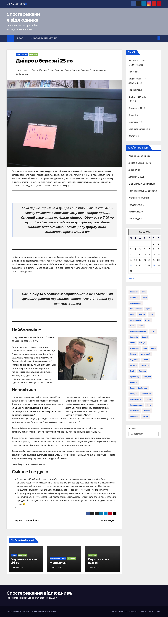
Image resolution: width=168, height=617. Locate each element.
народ (145, 360)
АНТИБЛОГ (134, 60)
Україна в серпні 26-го (27, 520)
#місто (68, 70)
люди (153, 348)
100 (130, 101)
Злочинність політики (139, 198)
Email (158, 611)
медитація (134, 360)
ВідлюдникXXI (135, 303)
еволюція (134, 337)
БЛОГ (20, 38)
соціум (148, 399)
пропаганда (135, 377)
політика (142, 371)
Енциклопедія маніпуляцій (141, 184)
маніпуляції (145, 354)
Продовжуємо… (136, 205)
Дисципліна (134, 170)
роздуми (133, 394)
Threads (143, 611)
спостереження (136, 405)
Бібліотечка (134, 65)
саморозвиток (135, 399)
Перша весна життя (98, 561)
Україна (142, 314)
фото (149, 405)
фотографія (134, 411)
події (132, 371)
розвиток (133, 382)
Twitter (150, 611)
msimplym (134, 298)
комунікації (134, 348)
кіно (145, 348)
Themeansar (51, 611)
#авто (35, 70)
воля (132, 326)
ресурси (147, 377)
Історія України (135, 79)
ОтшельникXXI (135, 309)
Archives (132, 428)
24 (131, 265)
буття (147, 320)
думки (152, 331)
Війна (14, 555)
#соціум (85, 70)
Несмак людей (135, 212)
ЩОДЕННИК (33, 54)
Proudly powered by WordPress (19, 611)
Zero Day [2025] (136, 177)
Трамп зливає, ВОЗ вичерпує (142, 191)
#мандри (59, 70)
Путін (148, 309)
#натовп (76, 70)
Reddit (114, 611)
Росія (132, 314)
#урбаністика (22, 74)
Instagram (133, 611)
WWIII (145, 298)
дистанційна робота (138, 331)
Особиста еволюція (57, 558)
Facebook (123, 611)
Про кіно (132, 72)
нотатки (133, 365)
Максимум (108, 520)
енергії (145, 337)
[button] (154, 38)
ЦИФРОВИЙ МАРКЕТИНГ (44, 38)
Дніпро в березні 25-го (139, 163)
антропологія (135, 320)
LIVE (144, 292)
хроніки (147, 411)
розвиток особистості (138, 388)
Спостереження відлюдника (39, 593)
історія (145, 416)
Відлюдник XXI (22, 54)
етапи (132, 343)
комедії (142, 343)
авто (151, 314)
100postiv (134, 292)
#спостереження (98, 70)
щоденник (134, 416)
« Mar (131, 279)
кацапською (134, 122)
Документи (133, 83)
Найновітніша (135, 90)
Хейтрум (132, 136)
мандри (133, 354)
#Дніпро (43, 70)
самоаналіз (146, 394)
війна (141, 326)
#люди (51, 70)
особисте (145, 365)
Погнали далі (135, 219)
